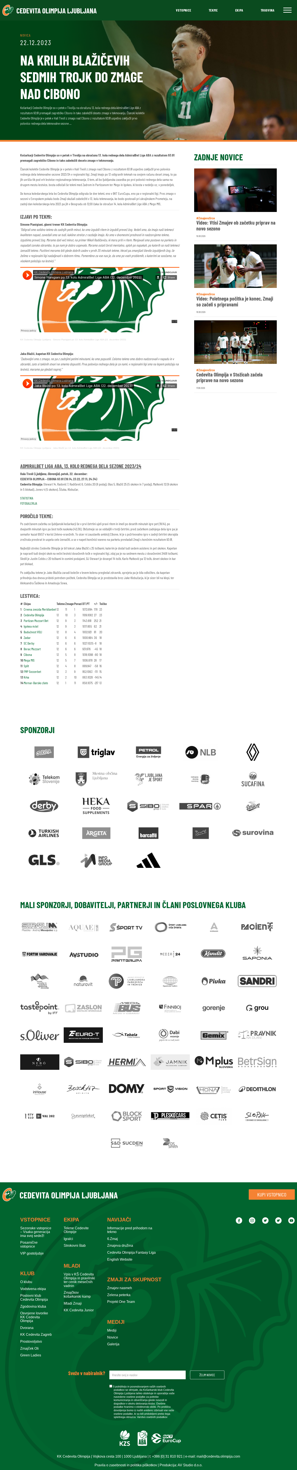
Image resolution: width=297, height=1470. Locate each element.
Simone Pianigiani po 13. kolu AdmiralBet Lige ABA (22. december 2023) (89, 339)
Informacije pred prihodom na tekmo (129, 1230)
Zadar (27, 637)
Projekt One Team (121, 1302)
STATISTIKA (26, 498)
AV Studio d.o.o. (190, 1465)
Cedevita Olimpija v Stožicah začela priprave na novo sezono (229, 377)
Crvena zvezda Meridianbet (40, 609)
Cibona (28, 654)
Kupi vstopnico (271, 1194)
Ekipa (239, 10)
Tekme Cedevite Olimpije (76, 1230)
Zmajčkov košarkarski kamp (77, 1294)
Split (26, 666)
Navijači (119, 1219)
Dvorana (26, 1328)
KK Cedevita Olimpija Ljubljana (35, 339)
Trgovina (268, 10)
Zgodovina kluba (33, 1306)
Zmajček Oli (29, 1348)
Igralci (68, 1239)
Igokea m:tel (31, 626)
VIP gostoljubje (32, 1253)
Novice (112, 1337)
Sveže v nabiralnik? (86, 1373)
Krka (26, 677)
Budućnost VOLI (33, 632)
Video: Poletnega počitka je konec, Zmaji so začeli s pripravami (234, 301)
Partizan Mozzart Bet (36, 620)
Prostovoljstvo (31, 1341)
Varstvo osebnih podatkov (152, 1417)
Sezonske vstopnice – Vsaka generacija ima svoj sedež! (35, 1232)
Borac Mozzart (32, 649)
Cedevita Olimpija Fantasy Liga (131, 1252)
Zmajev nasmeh (119, 1288)
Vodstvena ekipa (33, 1289)
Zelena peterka (118, 1295)
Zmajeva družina (120, 1245)
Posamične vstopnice (29, 1244)
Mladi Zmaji (73, 1303)
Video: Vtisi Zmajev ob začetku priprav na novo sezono (235, 225)
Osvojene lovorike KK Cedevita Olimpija (34, 1317)
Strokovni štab (75, 1245)
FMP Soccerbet (32, 671)
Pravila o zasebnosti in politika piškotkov (126, 1465)
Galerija (113, 1344)
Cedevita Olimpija (34, 615)
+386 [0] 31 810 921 (167, 1456)
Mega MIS (29, 660)
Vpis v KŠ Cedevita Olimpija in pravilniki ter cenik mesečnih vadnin (79, 1280)
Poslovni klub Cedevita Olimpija (34, 1297)
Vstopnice (183, 10)
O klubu (26, 1282)
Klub (27, 1273)
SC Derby (29, 643)
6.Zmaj (112, 1239)
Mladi (72, 1265)
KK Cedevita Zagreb (36, 1334)
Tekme (213, 10)
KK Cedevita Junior (79, 1310)
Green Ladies (30, 1355)
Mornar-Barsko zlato (36, 683)
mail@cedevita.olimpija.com (218, 1456)
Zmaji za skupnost (134, 1279)
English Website (119, 1259)
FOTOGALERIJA (28, 503)
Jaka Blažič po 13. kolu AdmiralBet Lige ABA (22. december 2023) (86, 448)
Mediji (116, 1322)
